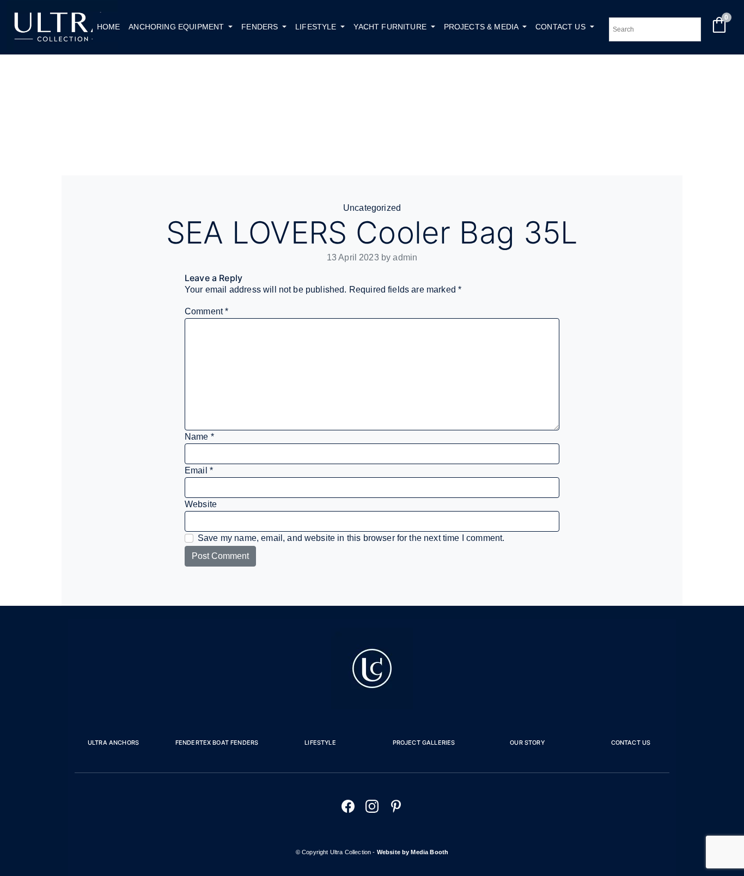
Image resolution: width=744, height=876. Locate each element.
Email (199, 470)
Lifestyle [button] (317, 26)
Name (199, 436)
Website (201, 504)
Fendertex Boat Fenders (217, 742)
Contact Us (631, 742)
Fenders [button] (260, 26)
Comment (206, 311)
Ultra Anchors (113, 742)
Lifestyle (320, 742)
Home (108, 26)
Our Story (527, 742)
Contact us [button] (561, 26)
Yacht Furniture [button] (391, 26)
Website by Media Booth (413, 852)
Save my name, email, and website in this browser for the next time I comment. (351, 538)
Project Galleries (424, 742)
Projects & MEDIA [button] (482, 26)
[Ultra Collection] (62, 47)
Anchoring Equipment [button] (177, 26)
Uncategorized (372, 207)
